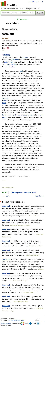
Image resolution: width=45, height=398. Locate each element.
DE (33, 2)
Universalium (22, 19)
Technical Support (12, 320)
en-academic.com (9, 3)
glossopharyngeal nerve (23, 115)
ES (37, 2)
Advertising (21, 320)
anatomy (6, 55)
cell (21, 71)
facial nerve (6, 115)
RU (29, 2)
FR (42, 2)
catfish (12, 67)
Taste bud (6, 259)
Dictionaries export (6, 323)
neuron (5, 100)
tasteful (38, 196)
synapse (5, 98)
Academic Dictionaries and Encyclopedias (20, 8)
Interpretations (12, 23)
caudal (10, 64)
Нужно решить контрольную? (24, 192)
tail (15, 64)
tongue (25, 57)
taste (6, 62)
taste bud (6, 206)
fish (11, 62)
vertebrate (15, 59)
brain (4, 103)
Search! (40, 13)
